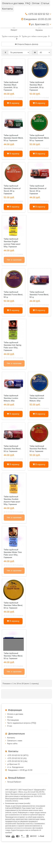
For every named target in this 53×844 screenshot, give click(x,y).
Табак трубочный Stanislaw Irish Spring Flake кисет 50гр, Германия (12, 346)
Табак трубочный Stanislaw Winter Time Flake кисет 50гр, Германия (13, 553)
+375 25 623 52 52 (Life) (17, 761)
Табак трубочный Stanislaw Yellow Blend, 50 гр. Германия (13, 605)
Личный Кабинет (14, 782)
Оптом (10, 717)
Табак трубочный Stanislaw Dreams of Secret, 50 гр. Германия (12, 190)
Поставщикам (13, 720)
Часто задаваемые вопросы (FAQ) (21, 723)
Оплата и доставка (15, 714)
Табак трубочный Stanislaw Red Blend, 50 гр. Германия (12, 448)
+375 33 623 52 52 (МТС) (17, 755)
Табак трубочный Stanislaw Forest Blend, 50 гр (13, 294)
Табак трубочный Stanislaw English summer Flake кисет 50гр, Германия (12, 243)
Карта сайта (12, 743)
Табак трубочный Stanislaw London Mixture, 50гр (11, 398)
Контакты (11, 738)
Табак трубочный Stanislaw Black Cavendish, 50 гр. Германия (11, 86)
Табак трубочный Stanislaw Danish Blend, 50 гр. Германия (13, 137)
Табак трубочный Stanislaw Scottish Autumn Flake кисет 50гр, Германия (12, 500)
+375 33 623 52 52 (38, 14)
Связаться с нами (14, 741)
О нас (9, 726)
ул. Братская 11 (40, 24)
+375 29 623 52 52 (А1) (17, 758)
